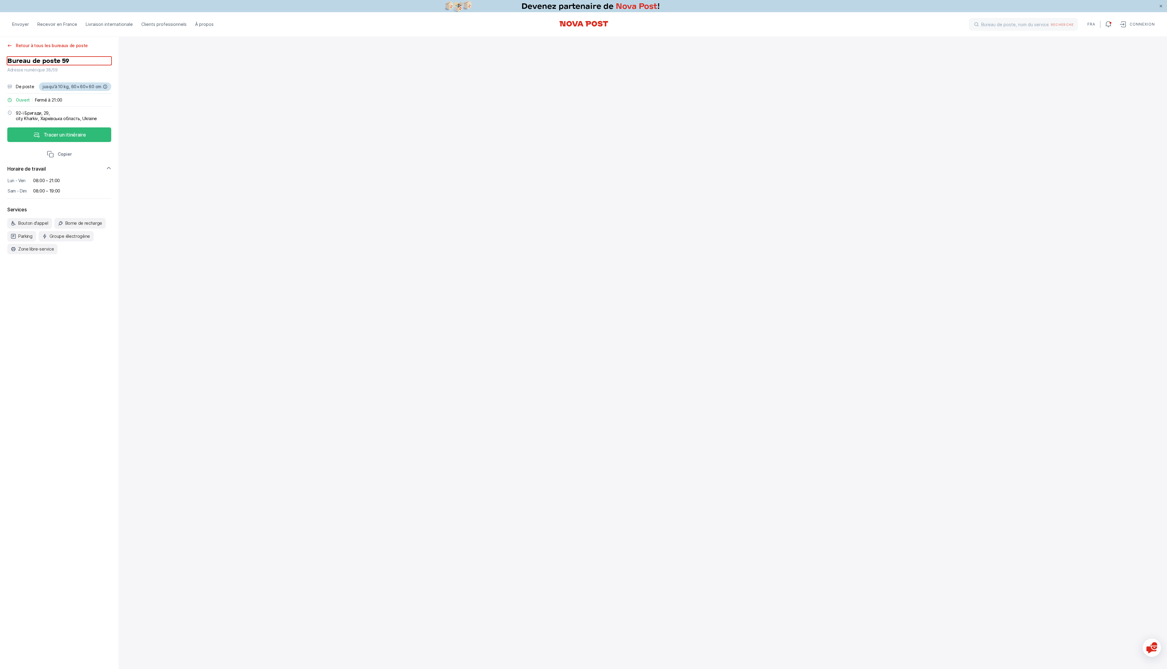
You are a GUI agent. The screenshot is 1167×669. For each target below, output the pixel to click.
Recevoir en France (57, 24)
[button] (59, 155)
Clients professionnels (164, 24)
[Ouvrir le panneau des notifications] (1108, 24)
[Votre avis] (1152, 648)
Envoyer (20, 24)
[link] (583, 6)
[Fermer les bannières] (1160, 6)
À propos (204, 24)
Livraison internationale (109, 24)
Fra (1091, 24)
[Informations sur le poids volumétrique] (105, 86)
